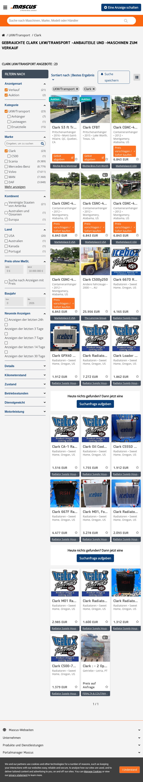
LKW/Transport (19, 35)
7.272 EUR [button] (90, 377)
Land (8, 229)
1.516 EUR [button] (59, 468)
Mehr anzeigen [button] (15, 187)
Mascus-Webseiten (21, 730)
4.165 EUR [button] (120, 312)
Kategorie (11, 105)
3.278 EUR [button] (90, 533)
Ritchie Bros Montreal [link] (65, 165)
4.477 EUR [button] (59, 533)
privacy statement (18, 775)
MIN (7, 267)
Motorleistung (14, 411)
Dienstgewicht (15, 402)
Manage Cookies (93, 771)
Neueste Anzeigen (17, 313)
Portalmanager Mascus (18, 752)
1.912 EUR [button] (59, 377)
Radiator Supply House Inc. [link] (128, 318)
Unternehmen (12, 738)
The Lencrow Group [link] (95, 318)
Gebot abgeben (59, 157)
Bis (29, 299)
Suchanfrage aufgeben (95, 404)
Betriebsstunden (16, 393)
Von (7, 299)
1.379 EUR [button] (59, 687)
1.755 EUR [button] (90, 468)
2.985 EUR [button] (59, 622)
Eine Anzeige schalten (123, 7)
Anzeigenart (13, 83)
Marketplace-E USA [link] (126, 165)
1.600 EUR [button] (90, 622)
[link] (65, 109)
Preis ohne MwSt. (17, 261)
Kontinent (12, 196)
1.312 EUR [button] (120, 622)
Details (9, 366)
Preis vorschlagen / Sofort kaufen (123, 151)
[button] (25, 74)
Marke (9, 136)
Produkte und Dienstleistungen (23, 745)
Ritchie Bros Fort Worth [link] (95, 165)
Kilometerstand (15, 375)
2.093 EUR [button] (120, 533)
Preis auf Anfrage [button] (89, 685)
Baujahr (10, 293)
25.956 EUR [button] (91, 312)
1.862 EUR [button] (120, 377)
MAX (30, 267)
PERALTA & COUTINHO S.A (97, 693)
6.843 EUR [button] (120, 159)
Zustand (10, 384)
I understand (129, 769)
